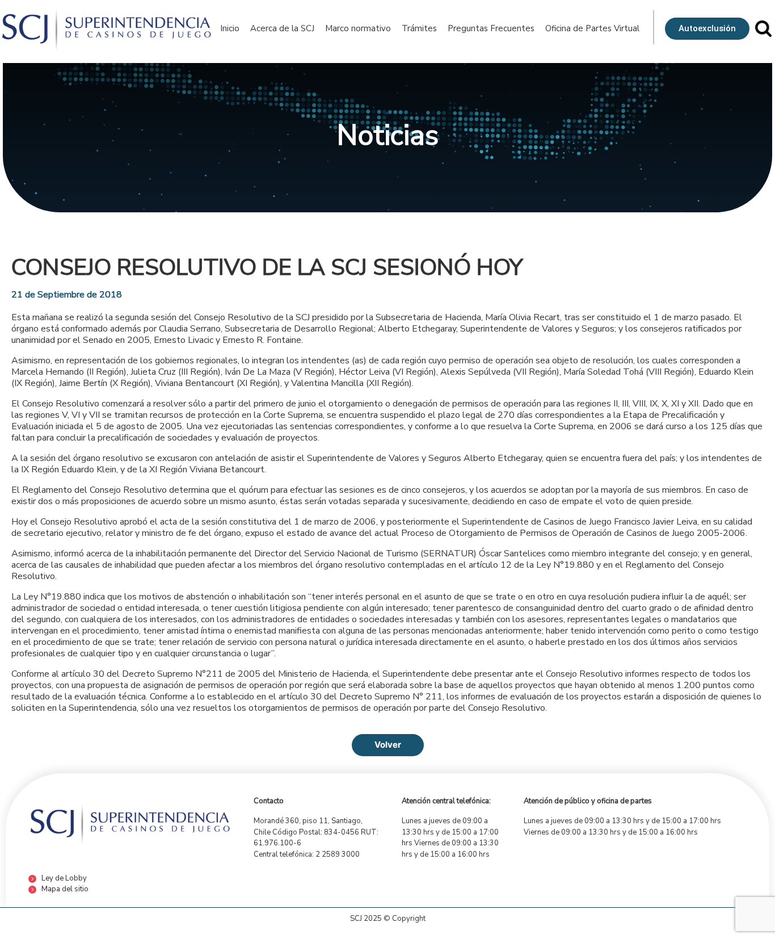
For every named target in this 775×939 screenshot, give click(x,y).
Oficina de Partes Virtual (592, 28)
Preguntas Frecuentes (491, 28)
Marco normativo (358, 28)
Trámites (419, 28)
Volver (387, 744)
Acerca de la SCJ (282, 28)
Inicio (229, 28)
